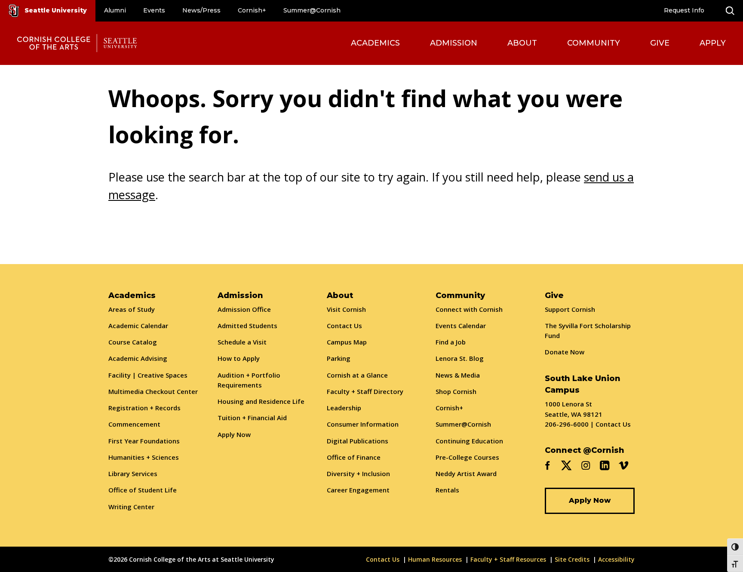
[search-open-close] (730, 11)
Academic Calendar (138, 325)
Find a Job (451, 342)
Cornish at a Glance (357, 375)
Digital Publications (357, 441)
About (522, 43)
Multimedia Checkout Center (153, 391)
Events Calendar (461, 325)
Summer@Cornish (312, 10)
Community (593, 43)
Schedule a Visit (242, 342)
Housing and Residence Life (261, 401)
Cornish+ (252, 10)
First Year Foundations (144, 441)
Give (659, 43)
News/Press (201, 10)
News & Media (458, 375)
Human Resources (435, 559)
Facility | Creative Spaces (147, 375)
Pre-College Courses (467, 457)
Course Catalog (132, 342)
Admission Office (244, 309)
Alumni (115, 10)
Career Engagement (358, 490)
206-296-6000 (567, 424)
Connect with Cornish (469, 309)
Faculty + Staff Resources (508, 559)
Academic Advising (137, 358)
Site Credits (572, 559)
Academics (375, 43)
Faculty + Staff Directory (365, 391)
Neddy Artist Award (466, 473)
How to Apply (239, 358)
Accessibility (616, 559)
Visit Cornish (346, 309)
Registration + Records (144, 407)
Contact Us (344, 325)
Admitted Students (247, 325)
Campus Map (347, 342)
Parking (338, 358)
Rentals (447, 490)
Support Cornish (570, 309)
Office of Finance (354, 457)
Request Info (684, 10)
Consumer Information (363, 424)
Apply (713, 43)
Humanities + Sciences (143, 457)
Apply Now (234, 434)
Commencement (134, 424)
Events (154, 10)
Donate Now (564, 352)
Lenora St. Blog (460, 358)
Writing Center (131, 506)
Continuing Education (469, 441)
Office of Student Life (142, 490)
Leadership (344, 407)
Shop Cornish (456, 391)
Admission (453, 43)
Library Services (132, 473)
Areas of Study (131, 309)
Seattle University (56, 10)
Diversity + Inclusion (358, 473)
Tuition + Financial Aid (252, 417)
